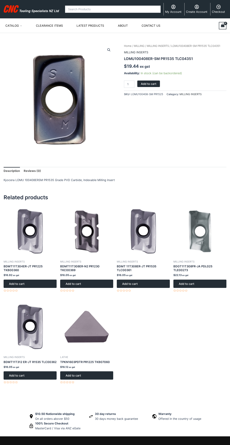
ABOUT (123, 25)
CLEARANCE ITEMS (49, 25)
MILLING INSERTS (158, 46)
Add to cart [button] (16, 284)
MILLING (139, 46)
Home (128, 46)
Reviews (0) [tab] (32, 171)
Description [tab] (12, 171)
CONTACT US (151, 25)
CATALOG (12, 25)
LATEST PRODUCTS (90, 25)
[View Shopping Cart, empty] (222, 25)
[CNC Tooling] (31, 9)
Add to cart (148, 84)
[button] (109, 50)
